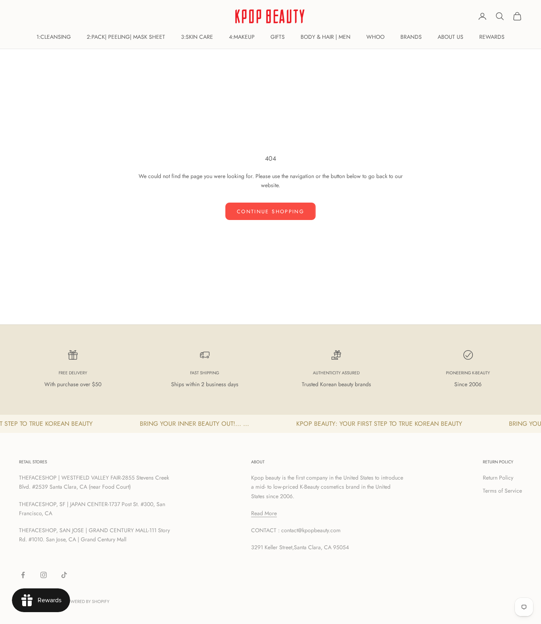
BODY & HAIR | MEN (326, 37)
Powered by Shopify (87, 601)
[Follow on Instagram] (44, 575)
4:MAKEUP (242, 37)
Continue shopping (270, 211)
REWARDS (492, 37)
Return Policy (498, 478)
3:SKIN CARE (197, 37)
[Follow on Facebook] (23, 575)
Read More (264, 513)
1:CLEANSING (53, 37)
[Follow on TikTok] (64, 575)
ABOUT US (450, 37)
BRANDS (411, 37)
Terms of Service (502, 491)
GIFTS (277, 37)
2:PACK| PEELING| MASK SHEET (126, 37)
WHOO (375, 37)
